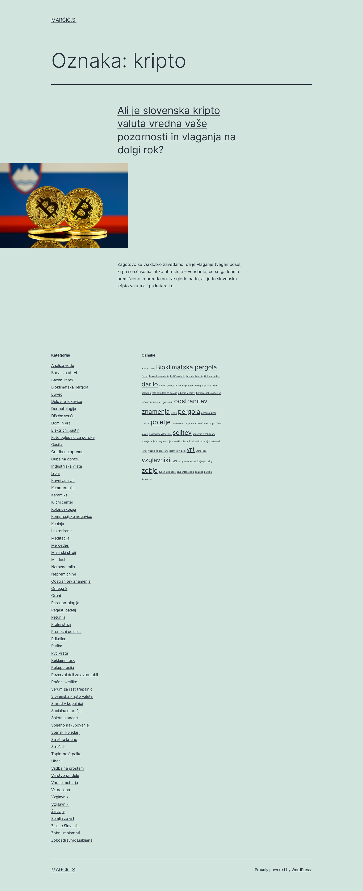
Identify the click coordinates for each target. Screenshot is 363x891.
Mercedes (60, 545)
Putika (56, 646)
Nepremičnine (63, 574)
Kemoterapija (63, 487)
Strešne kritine (64, 739)
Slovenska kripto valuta (72, 696)
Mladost (58, 559)
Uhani (56, 761)
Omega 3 (59, 588)
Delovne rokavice (66, 401)
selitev (182, 432)
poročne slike (204, 423)
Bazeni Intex (62, 380)
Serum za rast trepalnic (71, 689)
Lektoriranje (61, 531)
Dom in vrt (60, 423)
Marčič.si (63, 20)
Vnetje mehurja (64, 782)
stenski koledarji (181, 441)
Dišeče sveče (62, 416)
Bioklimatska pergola (69, 387)
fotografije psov (203, 385)
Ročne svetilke (64, 682)
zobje (150, 470)
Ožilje (174, 413)
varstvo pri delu (177, 450)
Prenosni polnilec (66, 631)
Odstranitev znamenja (71, 581)
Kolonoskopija (63, 509)
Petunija (58, 617)
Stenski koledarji (65, 732)
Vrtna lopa (60, 790)
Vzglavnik (59, 797)
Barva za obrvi (64, 372)
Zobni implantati (65, 833)
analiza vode (148, 368)
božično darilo (177, 376)
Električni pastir (65, 430)
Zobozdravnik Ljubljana (71, 840)
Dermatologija (63, 408)
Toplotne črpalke (66, 754)
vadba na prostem (158, 450)
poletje (161, 422)
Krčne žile (147, 402)
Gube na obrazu (65, 459)
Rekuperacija (62, 667)
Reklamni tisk (63, 660)
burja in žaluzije (194, 376)
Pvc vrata (59, 653)
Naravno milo (63, 567)
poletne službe (179, 423)
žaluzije (199, 472)
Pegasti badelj (63, 610)
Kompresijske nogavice (71, 516)
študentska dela (185, 472)
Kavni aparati (63, 480)
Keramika (59, 495)
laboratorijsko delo (163, 402)
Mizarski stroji (63, 552)
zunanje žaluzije (167, 472)
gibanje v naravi (186, 393)
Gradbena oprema (67, 451)
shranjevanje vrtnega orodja (156, 441)
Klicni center (62, 502)
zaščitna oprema (180, 461)
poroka (192, 423)
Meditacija (60, 538)
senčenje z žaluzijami (204, 434)
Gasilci (57, 444)
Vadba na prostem (67, 768)
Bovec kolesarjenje (159, 376)
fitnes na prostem (184, 385)
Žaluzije (57, 811)
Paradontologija (65, 603)
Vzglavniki (60, 804)
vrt (191, 449)
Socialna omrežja (66, 710)
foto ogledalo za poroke (164, 393)
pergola (189, 411)
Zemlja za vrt (62, 818)
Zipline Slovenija (65, 825)
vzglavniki (156, 460)
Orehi (56, 595)
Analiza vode (62, 365)
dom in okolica (166, 385)
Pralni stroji (61, 624)
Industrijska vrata (66, 466)
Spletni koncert (65, 718)
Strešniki (59, 746)
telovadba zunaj (199, 441)
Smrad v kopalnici (67, 703)
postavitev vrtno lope (160, 434)
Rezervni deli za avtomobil (74, 674)
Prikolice (58, 638)
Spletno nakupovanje (70, 725)
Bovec (56, 394)
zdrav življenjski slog (201, 461)
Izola (55, 473)
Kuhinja (57, 523)
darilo (150, 384)
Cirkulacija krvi (212, 376)
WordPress (301, 869)
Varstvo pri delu (65, 775)
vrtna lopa (201, 450)
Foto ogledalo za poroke (73, 437)
